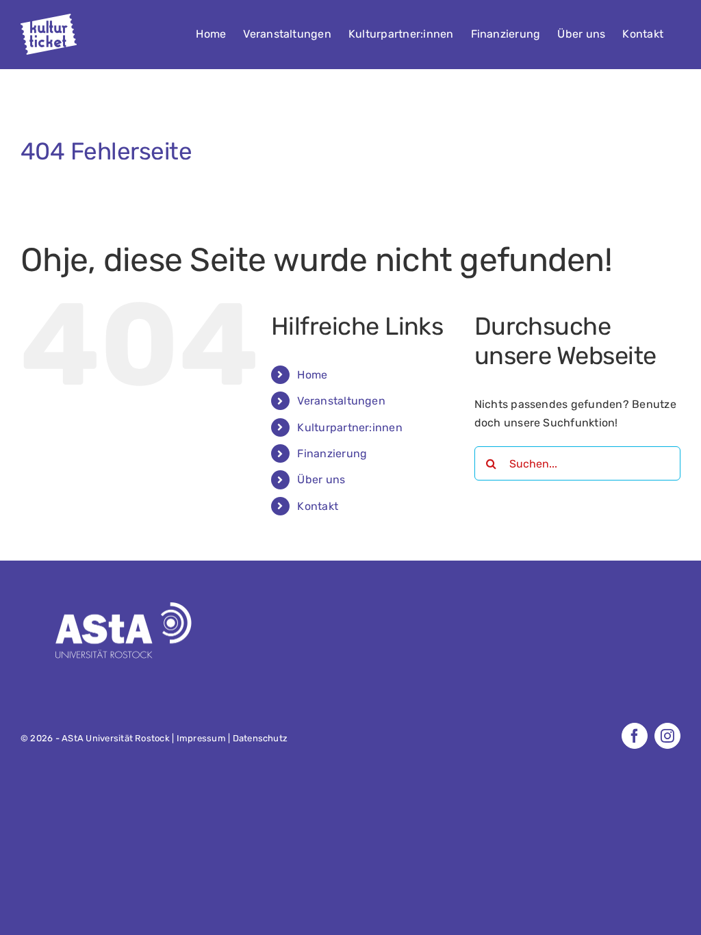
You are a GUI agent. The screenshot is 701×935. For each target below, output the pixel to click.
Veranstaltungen (341, 400)
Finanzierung (332, 453)
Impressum (201, 738)
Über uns (321, 479)
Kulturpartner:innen (350, 427)
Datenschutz (260, 738)
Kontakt (317, 506)
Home (312, 374)
